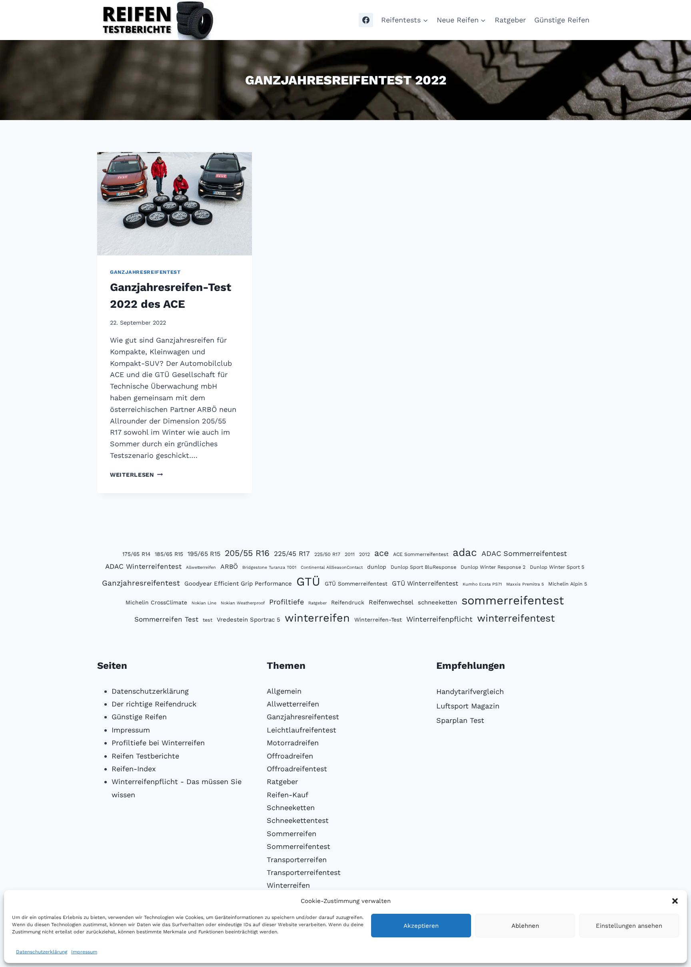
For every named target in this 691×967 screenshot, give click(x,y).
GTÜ (308, 581)
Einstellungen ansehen (629, 925)
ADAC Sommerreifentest (524, 553)
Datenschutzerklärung (41, 952)
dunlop (376, 567)
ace (381, 553)
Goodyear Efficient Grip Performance (238, 583)
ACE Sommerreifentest (420, 554)
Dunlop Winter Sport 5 (557, 567)
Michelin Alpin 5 (567, 584)
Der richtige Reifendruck (154, 704)
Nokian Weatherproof (243, 603)
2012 (364, 554)
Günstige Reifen (561, 20)
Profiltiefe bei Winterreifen (158, 742)
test (207, 620)
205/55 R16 (247, 553)
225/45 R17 (292, 554)
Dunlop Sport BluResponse (423, 567)
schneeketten (437, 602)
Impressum (84, 952)
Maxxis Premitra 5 (525, 584)
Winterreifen (288, 885)
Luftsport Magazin (467, 706)
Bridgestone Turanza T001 (269, 567)
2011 (350, 554)
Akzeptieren (421, 925)
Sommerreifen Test (166, 619)
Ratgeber (510, 20)
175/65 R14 (136, 554)
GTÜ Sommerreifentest (356, 583)
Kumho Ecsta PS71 (482, 584)
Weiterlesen (136, 474)
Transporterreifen (297, 859)
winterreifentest (516, 618)
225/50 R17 (327, 554)
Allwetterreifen (201, 567)
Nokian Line (204, 603)
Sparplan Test (460, 720)
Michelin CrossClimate (156, 602)
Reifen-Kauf (287, 794)
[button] (675, 901)
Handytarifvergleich (470, 691)
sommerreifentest (512, 600)
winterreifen (317, 618)
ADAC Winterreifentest (143, 566)
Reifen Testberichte (145, 756)
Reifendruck (347, 602)
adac (465, 552)
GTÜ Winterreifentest (425, 583)
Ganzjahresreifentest (145, 272)
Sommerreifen (291, 833)
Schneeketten (291, 807)
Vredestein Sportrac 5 (248, 619)
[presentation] (174, 203)
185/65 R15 (169, 554)
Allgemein (284, 691)
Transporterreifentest (304, 872)
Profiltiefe (286, 602)
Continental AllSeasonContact (332, 567)
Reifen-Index (134, 768)
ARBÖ (229, 566)
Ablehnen (525, 925)
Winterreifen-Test (378, 619)
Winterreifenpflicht (439, 619)
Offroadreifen (290, 756)
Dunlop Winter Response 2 (493, 567)
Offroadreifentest (297, 768)
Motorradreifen (293, 742)
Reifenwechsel (391, 602)
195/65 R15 (204, 554)
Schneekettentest (298, 820)
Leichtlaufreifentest (301, 730)
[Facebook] (366, 20)
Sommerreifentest (298, 846)
